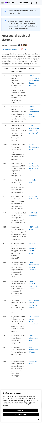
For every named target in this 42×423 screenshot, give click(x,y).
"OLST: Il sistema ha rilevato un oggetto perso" (32, 248)
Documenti (23, 2)
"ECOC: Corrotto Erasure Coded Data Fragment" (34, 111)
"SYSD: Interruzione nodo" (33, 337)
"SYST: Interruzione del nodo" (33, 349)
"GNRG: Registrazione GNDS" (34, 147)
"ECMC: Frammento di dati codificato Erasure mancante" (34, 80)
